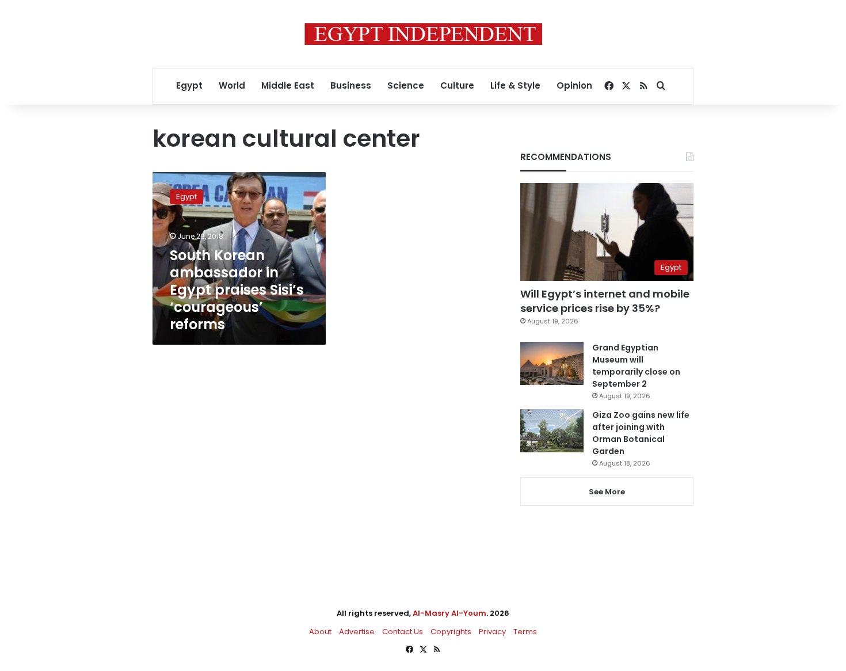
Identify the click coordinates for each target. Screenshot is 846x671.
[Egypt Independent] (423, 34)
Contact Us (402, 631)
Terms (525, 631)
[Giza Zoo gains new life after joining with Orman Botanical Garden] (552, 430)
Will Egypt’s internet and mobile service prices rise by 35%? (604, 301)
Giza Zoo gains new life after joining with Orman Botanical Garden (640, 433)
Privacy (492, 631)
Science (405, 85)
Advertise (357, 631)
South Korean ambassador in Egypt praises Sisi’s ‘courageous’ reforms (237, 290)
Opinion (574, 85)
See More (607, 491)
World (232, 85)
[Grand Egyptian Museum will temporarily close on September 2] (552, 363)
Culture (457, 85)
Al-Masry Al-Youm (449, 613)
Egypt (189, 85)
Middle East (287, 85)
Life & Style (515, 85)
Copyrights (450, 631)
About (320, 631)
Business (350, 85)
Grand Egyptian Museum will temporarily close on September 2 (636, 366)
